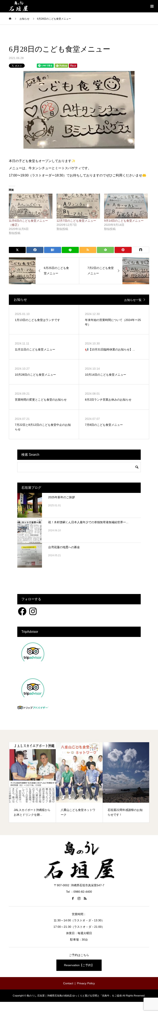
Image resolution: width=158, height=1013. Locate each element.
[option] (32, 782)
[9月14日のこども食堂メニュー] (126, 206)
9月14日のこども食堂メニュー (124, 220)
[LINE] (70, 250)
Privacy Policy (86, 983)
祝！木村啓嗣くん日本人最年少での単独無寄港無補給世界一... (88, 522)
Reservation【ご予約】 (79, 965)
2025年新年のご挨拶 (61, 497)
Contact (68, 983)
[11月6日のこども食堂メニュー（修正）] (30, 206)
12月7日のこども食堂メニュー (76, 220)
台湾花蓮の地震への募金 (64, 547)
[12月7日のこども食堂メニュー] (78, 206)
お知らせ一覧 (133, 300)
